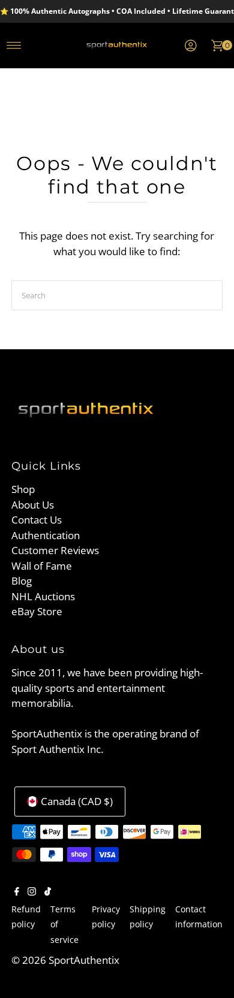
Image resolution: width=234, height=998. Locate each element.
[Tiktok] (47, 892)
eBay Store (36, 611)
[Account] (191, 46)
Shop (23, 489)
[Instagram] (32, 892)
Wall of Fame (41, 566)
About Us (32, 505)
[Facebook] (16, 892)
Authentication (45, 535)
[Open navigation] (14, 46)
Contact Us (36, 520)
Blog (21, 581)
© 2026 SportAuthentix (65, 960)
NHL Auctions (43, 596)
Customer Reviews (55, 550)
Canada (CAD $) (77, 801)
